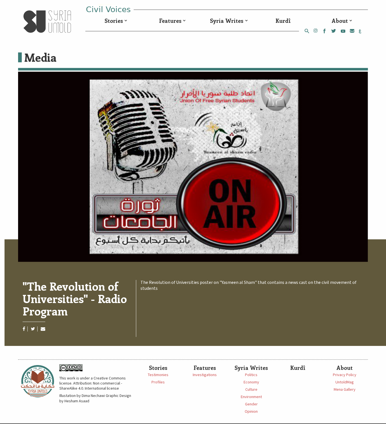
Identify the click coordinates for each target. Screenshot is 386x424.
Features (170, 20)
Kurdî (283, 20)
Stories (114, 20)
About (340, 20)
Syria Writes (226, 20)
